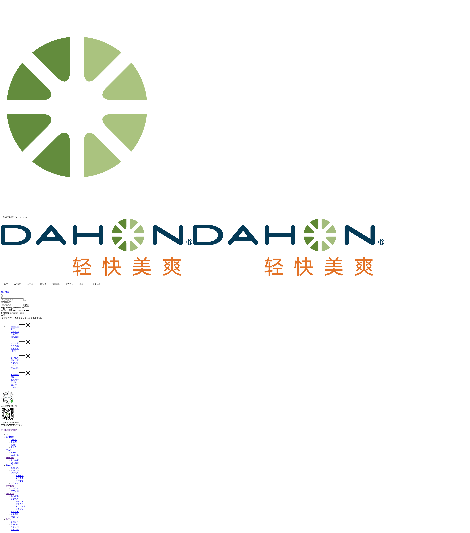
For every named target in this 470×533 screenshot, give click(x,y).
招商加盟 (10, 458)
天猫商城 (15, 488)
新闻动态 (15, 468)
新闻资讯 (10, 465)
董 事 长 (14, 524)
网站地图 (13, 430)
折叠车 (14, 440)
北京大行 (15, 380)
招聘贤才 (15, 351)
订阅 (26, 305)
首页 (8, 434)
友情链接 (15, 375)
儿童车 (14, 447)
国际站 (14, 377)
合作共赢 (15, 460)
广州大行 (15, 387)
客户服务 (15, 358)
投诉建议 (15, 365)
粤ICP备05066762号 (7, 428)
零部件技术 (20, 506)
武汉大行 (15, 385)
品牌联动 (15, 455)
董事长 (14, 329)
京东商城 (15, 491)
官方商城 (10, 486)
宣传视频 (20, 476)
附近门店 (15, 360)
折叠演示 (20, 509)
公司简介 (15, 332)
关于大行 (15, 327)
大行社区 (15, 343)
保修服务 (20, 501)
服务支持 (10, 494)
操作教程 (15, 483)
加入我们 (15, 463)
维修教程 (20, 504)
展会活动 (15, 470)
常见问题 (15, 368)
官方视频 (15, 473)
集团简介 (15, 522)
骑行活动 (20, 481)
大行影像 (20, 478)
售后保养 (15, 499)
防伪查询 (15, 496)
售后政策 (15, 363)
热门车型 (10, 437)
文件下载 (15, 512)
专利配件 (15, 452)
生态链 (9, 450)
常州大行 (15, 382)
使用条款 (5, 430)
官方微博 (15, 349)
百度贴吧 (15, 346)
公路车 (14, 442)
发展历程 (15, 334)
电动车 (14, 445)
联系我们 (15, 337)
